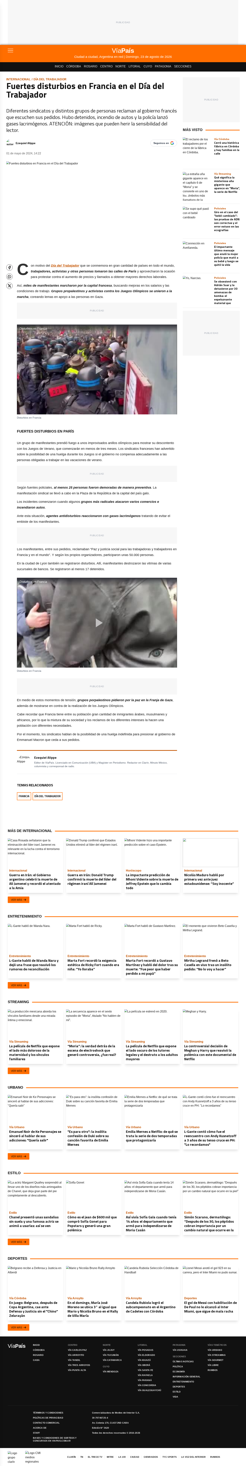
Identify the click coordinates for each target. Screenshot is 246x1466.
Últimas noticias (183, 1361)
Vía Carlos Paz (77, 1350)
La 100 (122, 1457)
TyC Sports (169, 1457)
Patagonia (163, 66)
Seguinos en (161, 143)
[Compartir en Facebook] (9, 267)
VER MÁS (16, 899)
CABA (36, 1360)
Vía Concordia (147, 1385)
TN (81, 1457)
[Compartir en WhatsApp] (9, 277)
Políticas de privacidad (48, 1418)
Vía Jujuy (109, 1350)
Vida (175, 1397)
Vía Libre (213, 1365)
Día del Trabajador (49, 79)
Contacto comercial (46, 1423)
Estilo (177, 1392)
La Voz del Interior (193, 1457)
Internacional (18, 79)
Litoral (135, 66)
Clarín (71, 1457)
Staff (36, 1433)
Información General (186, 1376)
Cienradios (151, 1457)
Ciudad (134, 1457)
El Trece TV (95, 1457)
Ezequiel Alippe (25, 143)
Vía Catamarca (112, 1360)
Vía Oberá (144, 1365)
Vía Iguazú (144, 1360)
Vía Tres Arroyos (79, 1365)
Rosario (90, 66)
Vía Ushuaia (180, 1350)
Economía (179, 1371)
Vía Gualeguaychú (149, 1390)
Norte (120, 66)
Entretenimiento (183, 1381)
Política (178, 1366)
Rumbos (213, 1370)
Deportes (179, 1386)
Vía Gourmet (215, 1360)
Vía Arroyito (76, 1355)
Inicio (59, 66)
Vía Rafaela (145, 1375)
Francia (24, 796)
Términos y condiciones (48, 1413)
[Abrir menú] (41, 50)
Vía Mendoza (110, 1371)
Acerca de (40, 1428)
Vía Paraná (145, 1380)
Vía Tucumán (111, 1355)
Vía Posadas (145, 1350)
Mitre (110, 1457)
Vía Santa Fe (145, 1370)
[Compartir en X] (9, 286)
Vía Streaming (216, 1355)
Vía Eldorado (146, 1355)
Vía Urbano (215, 1350)
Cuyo (148, 66)
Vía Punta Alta (77, 1370)
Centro (106, 66)
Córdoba (73, 66)
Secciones (182, 66)
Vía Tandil (74, 1360)
